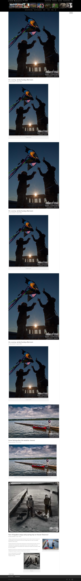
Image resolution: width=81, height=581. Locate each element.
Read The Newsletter (38, 9)
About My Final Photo (66, 0)
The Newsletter (54, 0)
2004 (44, 9)
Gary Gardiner (60, 0)
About (48, 9)
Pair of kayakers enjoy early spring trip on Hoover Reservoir (28, 535)
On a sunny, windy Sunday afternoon (20, 80)
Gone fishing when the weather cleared (21, 440)
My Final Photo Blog (48, 0)
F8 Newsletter (17, 576)
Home (72, 0)
